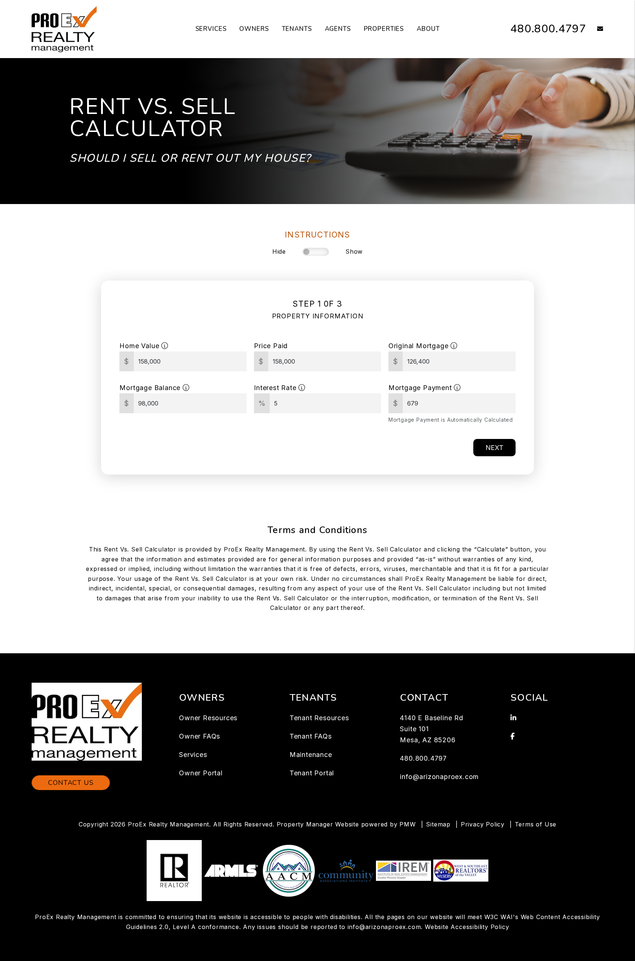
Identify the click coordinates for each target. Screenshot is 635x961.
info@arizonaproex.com (439, 776)
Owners (254, 29)
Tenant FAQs (311, 736)
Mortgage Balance (151, 388)
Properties (384, 29)
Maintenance (311, 754)
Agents (338, 29)
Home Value (140, 346)
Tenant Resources (319, 718)
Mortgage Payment (421, 388)
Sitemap (438, 824)
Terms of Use (536, 824)
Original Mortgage (419, 346)
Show (354, 251)
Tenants (297, 29)
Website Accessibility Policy (467, 926)
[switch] (315, 252)
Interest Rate (276, 388)
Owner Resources (208, 718)
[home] (64, 29)
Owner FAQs (199, 736)
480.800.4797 (548, 28)
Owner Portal (201, 773)
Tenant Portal (312, 773)
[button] (594, 29)
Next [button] (494, 447)
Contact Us (70, 782)
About (428, 29)
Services (211, 29)
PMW (407, 824)
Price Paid (271, 346)
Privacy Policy (483, 824)
